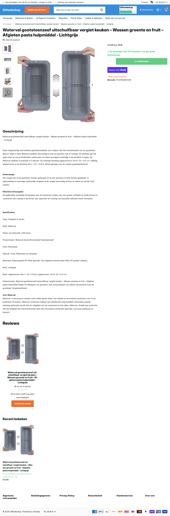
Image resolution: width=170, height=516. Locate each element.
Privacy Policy (67, 495)
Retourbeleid (95, 495)
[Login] (158, 10)
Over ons (150, 495)
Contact (144, 2)
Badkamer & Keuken (24, 18)
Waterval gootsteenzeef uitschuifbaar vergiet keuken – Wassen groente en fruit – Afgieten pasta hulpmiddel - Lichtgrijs (18, 466)
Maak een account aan (115, 18)
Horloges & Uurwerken (46, 18)
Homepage (7, 18)
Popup (16, 477)
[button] (92, 85)
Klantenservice (125, 495)
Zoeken (101, 10)
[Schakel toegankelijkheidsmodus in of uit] (151, 2)
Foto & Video (76, 18)
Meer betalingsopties (117, 76)
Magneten (63, 18)
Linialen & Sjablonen (93, 18)
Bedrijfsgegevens (40, 495)
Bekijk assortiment (36, 10)
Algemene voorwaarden (10, 496)
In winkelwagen (142, 61)
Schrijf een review (22, 403)
